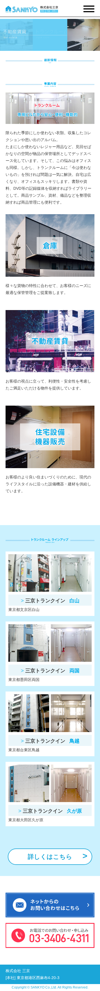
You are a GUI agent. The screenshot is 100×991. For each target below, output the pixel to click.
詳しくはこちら (50, 856)
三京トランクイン (51, 600)
